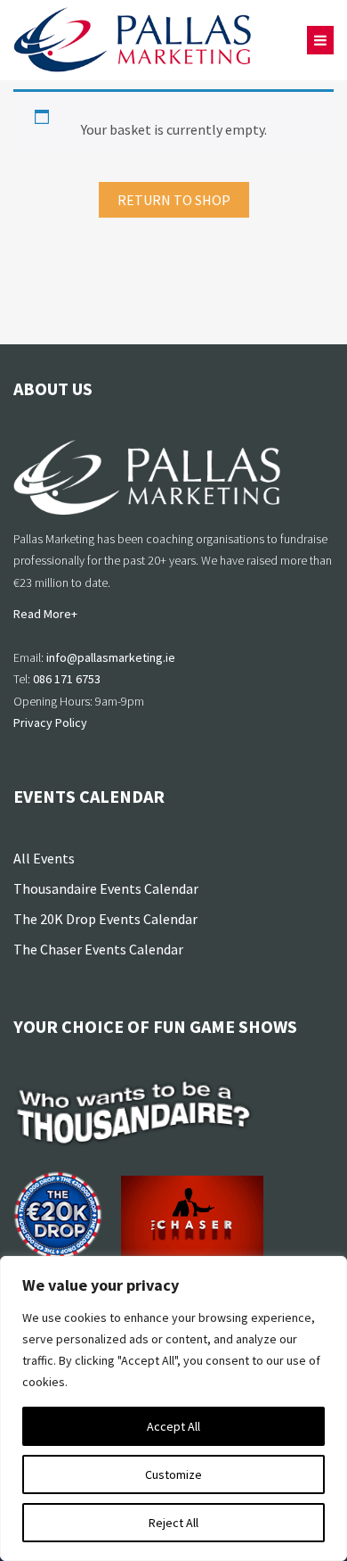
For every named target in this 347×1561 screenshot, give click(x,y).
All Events (44, 858)
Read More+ (45, 614)
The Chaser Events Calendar (98, 949)
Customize (173, 1474)
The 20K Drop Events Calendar (105, 919)
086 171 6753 (67, 679)
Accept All (173, 1426)
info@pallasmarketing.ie (110, 657)
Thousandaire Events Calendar (105, 888)
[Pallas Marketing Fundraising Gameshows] (132, 40)
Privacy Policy (50, 722)
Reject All (173, 1523)
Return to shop (173, 200)
